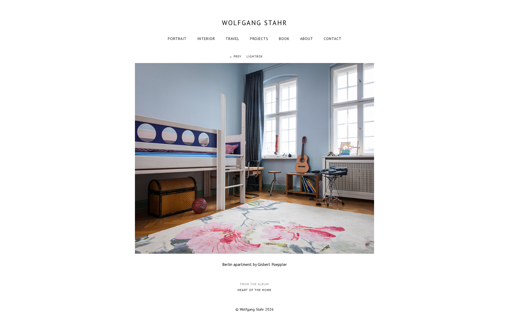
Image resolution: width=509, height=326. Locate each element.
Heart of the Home (254, 290)
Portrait (177, 38)
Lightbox (255, 56)
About (306, 38)
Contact (332, 38)
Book (284, 38)
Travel (232, 38)
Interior (206, 38)
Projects (259, 38)
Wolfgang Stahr (254, 23)
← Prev (235, 56)
